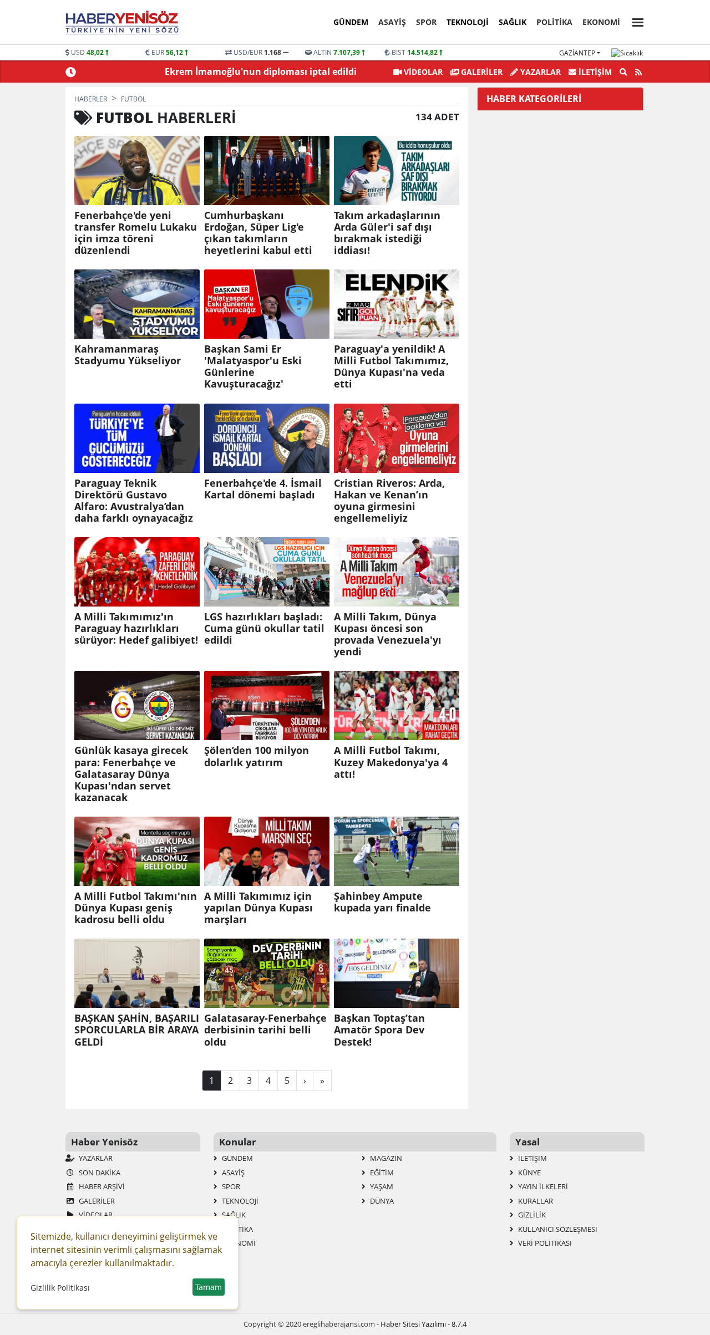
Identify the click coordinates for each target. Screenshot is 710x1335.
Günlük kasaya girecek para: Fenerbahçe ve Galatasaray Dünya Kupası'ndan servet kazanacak (131, 774)
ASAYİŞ (392, 22)
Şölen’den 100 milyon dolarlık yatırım (256, 756)
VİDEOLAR (422, 72)
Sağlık (512, 22)
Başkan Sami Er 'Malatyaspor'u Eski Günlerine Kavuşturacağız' (253, 366)
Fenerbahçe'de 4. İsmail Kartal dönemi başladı (263, 489)
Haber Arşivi (101, 1186)
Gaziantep (577, 53)
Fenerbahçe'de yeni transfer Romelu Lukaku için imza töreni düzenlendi (135, 233)
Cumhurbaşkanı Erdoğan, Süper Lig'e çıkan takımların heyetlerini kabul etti (258, 233)
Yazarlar (539, 72)
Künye (528, 1173)
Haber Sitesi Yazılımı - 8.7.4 (423, 1324)
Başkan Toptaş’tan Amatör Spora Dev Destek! (379, 1029)
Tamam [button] (208, 1287)
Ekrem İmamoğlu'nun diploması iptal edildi (261, 71)
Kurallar (534, 1201)
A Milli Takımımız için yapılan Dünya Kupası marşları (258, 907)
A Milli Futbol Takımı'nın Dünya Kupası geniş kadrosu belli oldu (135, 907)
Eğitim (381, 1173)
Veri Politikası (544, 1243)
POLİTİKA (554, 22)
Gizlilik (531, 1215)
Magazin (385, 1158)
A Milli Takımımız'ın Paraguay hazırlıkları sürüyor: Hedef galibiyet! (136, 628)
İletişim (594, 72)
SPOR (426, 22)
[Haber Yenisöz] (124, 22)
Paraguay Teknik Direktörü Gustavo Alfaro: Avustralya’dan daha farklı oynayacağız (133, 500)
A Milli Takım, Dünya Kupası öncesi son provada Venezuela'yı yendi (388, 634)
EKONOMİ (601, 22)
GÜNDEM (350, 22)
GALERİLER (481, 72)
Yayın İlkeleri (542, 1186)
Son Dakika (98, 1173)
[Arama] (623, 72)
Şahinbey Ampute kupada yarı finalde (382, 902)
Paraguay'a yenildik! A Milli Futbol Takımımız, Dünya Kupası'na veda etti (391, 366)
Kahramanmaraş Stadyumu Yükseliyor (127, 354)
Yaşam (380, 1186)
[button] (634, 20)
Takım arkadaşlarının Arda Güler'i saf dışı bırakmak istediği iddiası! (387, 233)
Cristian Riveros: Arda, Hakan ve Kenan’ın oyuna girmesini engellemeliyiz (389, 500)
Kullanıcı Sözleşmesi (556, 1229)
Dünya (381, 1201)
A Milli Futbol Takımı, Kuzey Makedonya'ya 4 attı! (391, 762)
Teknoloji (468, 22)
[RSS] (638, 72)
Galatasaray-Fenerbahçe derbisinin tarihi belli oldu (265, 1029)
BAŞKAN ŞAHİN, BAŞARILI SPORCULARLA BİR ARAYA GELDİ (136, 1029)
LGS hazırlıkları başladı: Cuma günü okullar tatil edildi (264, 628)
